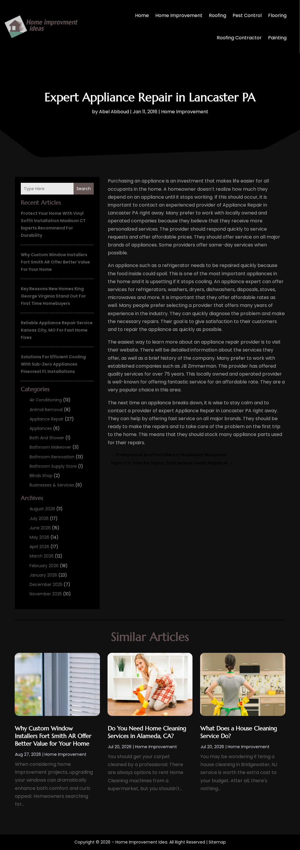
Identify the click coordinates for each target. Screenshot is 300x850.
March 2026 (42, 556)
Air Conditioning (46, 400)
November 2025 (46, 594)
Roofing (217, 15)
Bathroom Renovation (52, 457)
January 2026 (43, 575)
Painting (277, 37)
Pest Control (247, 15)
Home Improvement (178, 15)
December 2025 (46, 584)
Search (83, 189)
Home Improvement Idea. (141, 842)
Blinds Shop (41, 476)
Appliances (41, 428)
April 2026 (39, 547)
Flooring (277, 15)
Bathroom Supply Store (53, 466)
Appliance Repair (47, 419)
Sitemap (217, 842)
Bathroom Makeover (50, 447)
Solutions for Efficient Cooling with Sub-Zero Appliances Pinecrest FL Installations (53, 364)
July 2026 (39, 518)
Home (142, 15)
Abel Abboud (114, 111)
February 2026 (44, 566)
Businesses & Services (52, 485)
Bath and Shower (47, 438)
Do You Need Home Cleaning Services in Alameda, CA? (147, 732)
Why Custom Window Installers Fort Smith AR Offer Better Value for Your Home (55, 262)
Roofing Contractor (239, 37)
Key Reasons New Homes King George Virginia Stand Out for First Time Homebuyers (53, 296)
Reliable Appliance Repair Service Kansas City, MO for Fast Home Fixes (57, 330)
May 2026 (39, 537)
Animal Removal (46, 410)
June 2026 (40, 528)
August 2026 (42, 509)
